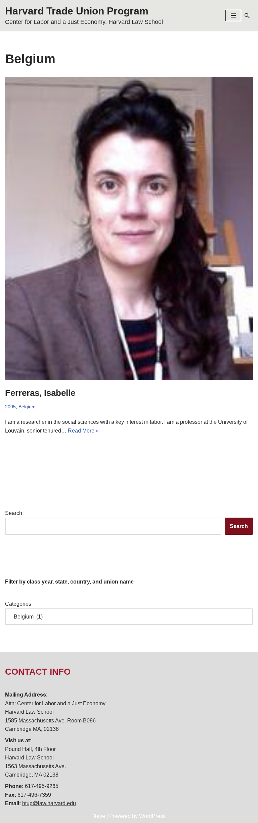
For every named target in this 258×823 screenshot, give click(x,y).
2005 (10, 406)
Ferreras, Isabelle (40, 393)
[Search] (247, 15)
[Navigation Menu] (233, 15)
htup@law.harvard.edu (49, 803)
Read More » (83, 431)
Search (13, 513)
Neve (98, 816)
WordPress (152, 816)
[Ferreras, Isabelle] (129, 228)
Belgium (27, 406)
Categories (18, 604)
